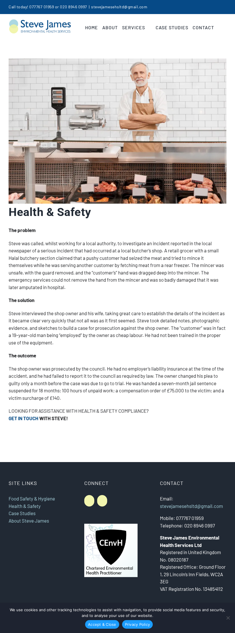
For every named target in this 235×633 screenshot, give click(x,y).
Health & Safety (25, 506)
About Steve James (29, 520)
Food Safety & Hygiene (32, 498)
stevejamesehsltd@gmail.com (119, 6)
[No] (228, 618)
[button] (220, 27)
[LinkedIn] (89, 501)
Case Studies (22, 513)
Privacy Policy (137, 624)
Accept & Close (102, 624)
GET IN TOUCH (23, 418)
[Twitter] (102, 501)
